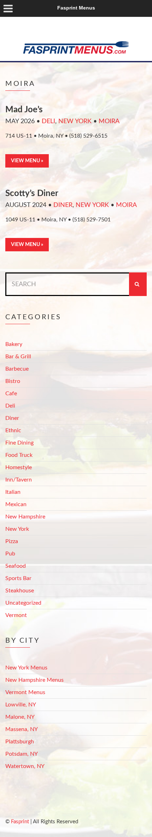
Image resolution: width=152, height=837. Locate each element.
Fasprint (20, 821)
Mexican (16, 504)
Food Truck (19, 455)
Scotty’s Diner (31, 193)
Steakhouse (19, 590)
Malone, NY (20, 717)
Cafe (11, 393)
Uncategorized (23, 603)
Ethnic (13, 430)
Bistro (12, 381)
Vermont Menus (25, 692)
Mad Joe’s (24, 110)
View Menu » (27, 160)
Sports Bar (18, 578)
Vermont (16, 615)
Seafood (15, 566)
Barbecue (17, 369)
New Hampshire (25, 517)
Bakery (13, 344)
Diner (62, 205)
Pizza (11, 541)
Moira (109, 121)
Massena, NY (21, 729)
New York (75, 121)
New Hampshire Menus (34, 680)
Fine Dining (19, 443)
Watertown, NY (25, 766)
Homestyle (18, 467)
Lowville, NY (20, 704)
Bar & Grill (18, 356)
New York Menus (26, 668)
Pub (10, 553)
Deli (48, 121)
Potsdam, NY (21, 754)
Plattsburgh (19, 741)
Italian (13, 492)
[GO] (138, 284)
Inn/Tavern (18, 480)
